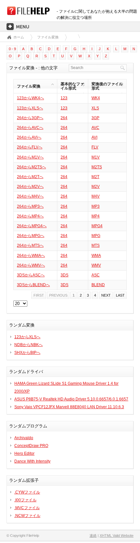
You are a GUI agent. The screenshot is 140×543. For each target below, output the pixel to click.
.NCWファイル (27, 515)
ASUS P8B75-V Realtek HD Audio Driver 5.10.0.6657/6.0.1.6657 (71, 399)
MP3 (95, 206)
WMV (96, 265)
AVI (94, 137)
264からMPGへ (30, 235)
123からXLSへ (30, 108)
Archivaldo (23, 438)
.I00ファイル (25, 500)
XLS (95, 108)
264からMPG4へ (32, 226)
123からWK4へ (30, 98)
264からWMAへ (31, 255)
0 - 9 (12, 49)
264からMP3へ (30, 206)
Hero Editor (24, 453)
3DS (64, 275)
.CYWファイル (27, 492)
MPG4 (97, 226)
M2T (95, 176)
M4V (95, 196)
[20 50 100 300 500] (20, 303)
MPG (95, 235)
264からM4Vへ (30, 196)
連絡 (93, 535)
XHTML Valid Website (116, 535)
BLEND (98, 285)
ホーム (18, 37)
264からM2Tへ (30, 176)
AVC (95, 127)
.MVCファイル (27, 508)
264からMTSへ (30, 245)
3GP (95, 118)
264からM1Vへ (30, 157)
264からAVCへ (30, 127)
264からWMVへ (31, 265)
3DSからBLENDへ (33, 285)
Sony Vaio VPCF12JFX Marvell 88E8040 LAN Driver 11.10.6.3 (69, 407)
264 (64, 118)
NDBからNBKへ (28, 344)
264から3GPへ (30, 118)
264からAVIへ (29, 137)
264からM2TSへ (31, 167)
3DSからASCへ (31, 275)
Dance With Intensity (32, 461)
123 (64, 98)
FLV (94, 147)
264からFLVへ (29, 147)
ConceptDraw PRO (31, 445)
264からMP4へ (30, 216)
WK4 (95, 98)
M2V (95, 186)
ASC (95, 275)
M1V (95, 157)
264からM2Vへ (30, 186)
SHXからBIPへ (27, 352)
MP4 (95, 216)
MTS (95, 245)
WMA (96, 255)
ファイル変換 (48, 37)
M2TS (96, 167)
